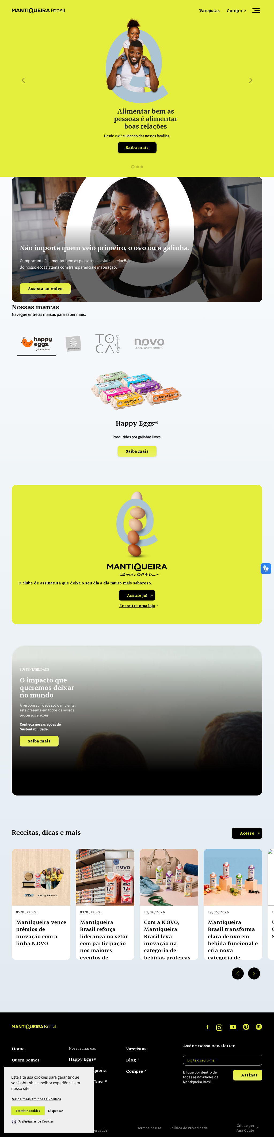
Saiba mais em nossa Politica (36, 1099)
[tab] (36, 344)
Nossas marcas (82, 1048)
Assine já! (137, 595)
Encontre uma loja (137, 605)
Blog (131, 1060)
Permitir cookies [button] (28, 1111)
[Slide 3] (141, 167)
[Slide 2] (137, 167)
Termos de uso (149, 1128)
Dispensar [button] (55, 1111)
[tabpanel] (137, 416)
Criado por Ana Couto (246, 1127)
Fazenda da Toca (86, 1081)
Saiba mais (137, 147)
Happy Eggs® (83, 1059)
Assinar (249, 1075)
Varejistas (209, 10)
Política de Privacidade (188, 1128)
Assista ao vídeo (45, 288)
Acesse (247, 833)
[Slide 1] (133, 166)
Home (18, 1048)
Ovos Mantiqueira (87, 1070)
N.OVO (75, 1092)
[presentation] (238, 973)
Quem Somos (26, 1060)
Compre (235, 10)
